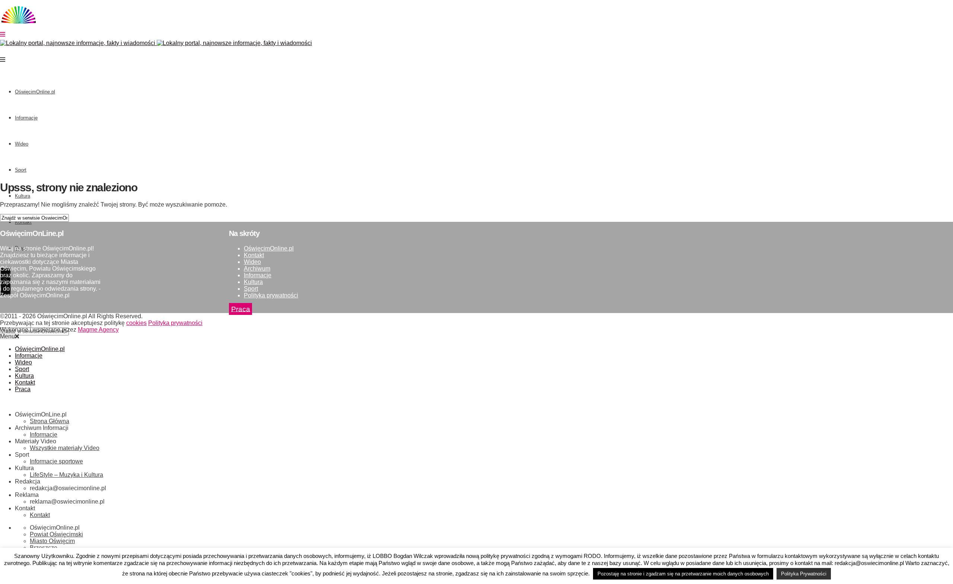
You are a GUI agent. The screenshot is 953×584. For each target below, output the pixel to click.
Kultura (22, 196)
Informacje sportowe (56, 461)
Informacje (26, 118)
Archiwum (257, 268)
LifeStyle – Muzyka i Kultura (66, 475)
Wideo (21, 144)
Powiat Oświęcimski (56, 534)
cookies (136, 323)
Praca (240, 309)
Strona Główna (49, 421)
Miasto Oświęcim (52, 541)
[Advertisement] (476, 122)
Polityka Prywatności (803, 574)
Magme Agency (98, 329)
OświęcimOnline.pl (35, 92)
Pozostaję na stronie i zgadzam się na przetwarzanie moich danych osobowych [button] (683, 574)
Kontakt (254, 255)
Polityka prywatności (271, 295)
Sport (20, 170)
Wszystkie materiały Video (64, 448)
